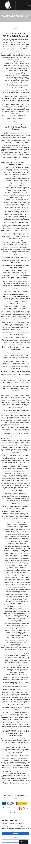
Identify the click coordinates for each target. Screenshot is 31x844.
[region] (15, 831)
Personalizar (15, 837)
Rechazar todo (15, 841)
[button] (29, 5)
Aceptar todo (15, 833)
